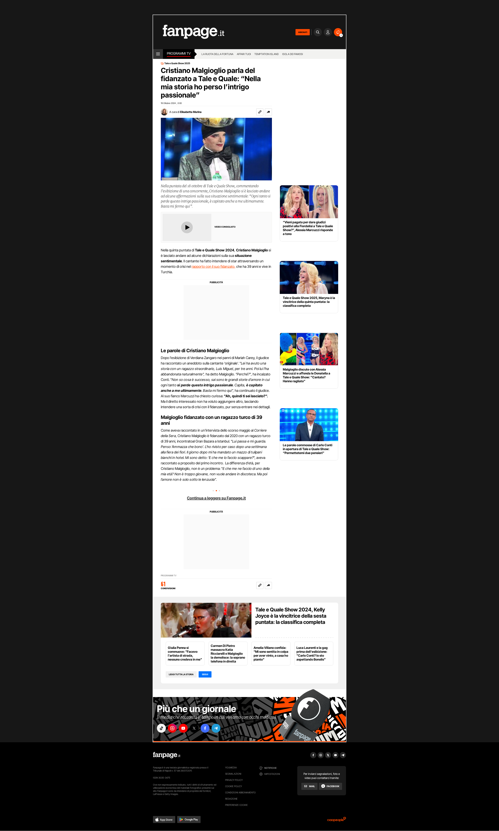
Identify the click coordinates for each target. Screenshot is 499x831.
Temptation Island (266, 54)
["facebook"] (205, 728)
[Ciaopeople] (336, 820)
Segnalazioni (233, 773)
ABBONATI (302, 32)
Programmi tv (179, 53)
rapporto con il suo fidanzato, (213, 266)
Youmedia (231, 767)
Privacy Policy (234, 780)
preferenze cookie (236, 805)
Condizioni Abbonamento (240, 792)
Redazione (231, 798)
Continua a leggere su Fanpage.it (216, 498)
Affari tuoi (244, 54)
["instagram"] (172, 728)
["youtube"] (183, 728)
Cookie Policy (233, 786)
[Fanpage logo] (188, 32)
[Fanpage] (166, 755)
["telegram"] (215, 728)
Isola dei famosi (292, 54)
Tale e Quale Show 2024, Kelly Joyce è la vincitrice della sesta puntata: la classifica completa (290, 616)
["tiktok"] (161, 728)
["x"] (194, 728)
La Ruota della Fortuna (217, 54)
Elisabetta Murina (191, 112)
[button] (268, 111)
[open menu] (158, 54)
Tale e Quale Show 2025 (177, 63)
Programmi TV (168, 576)
